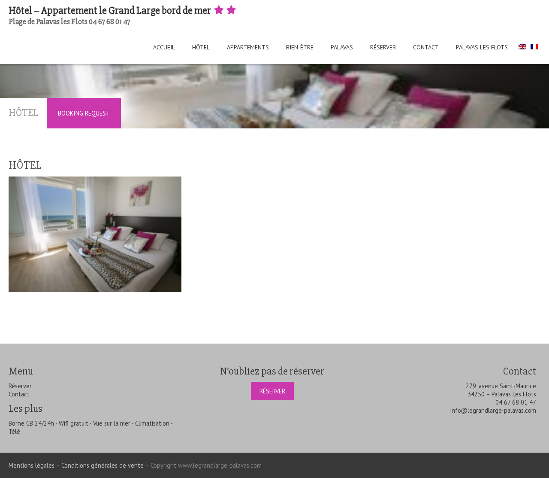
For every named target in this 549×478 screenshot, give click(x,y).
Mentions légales (31, 465)
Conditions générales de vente (102, 465)
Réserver (383, 47)
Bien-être (300, 47)
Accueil (164, 47)
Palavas (342, 47)
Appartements (248, 47)
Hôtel (201, 47)
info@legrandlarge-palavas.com (493, 410)
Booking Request (84, 113)
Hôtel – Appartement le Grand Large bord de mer (111, 10)
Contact (426, 47)
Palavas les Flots (482, 47)
